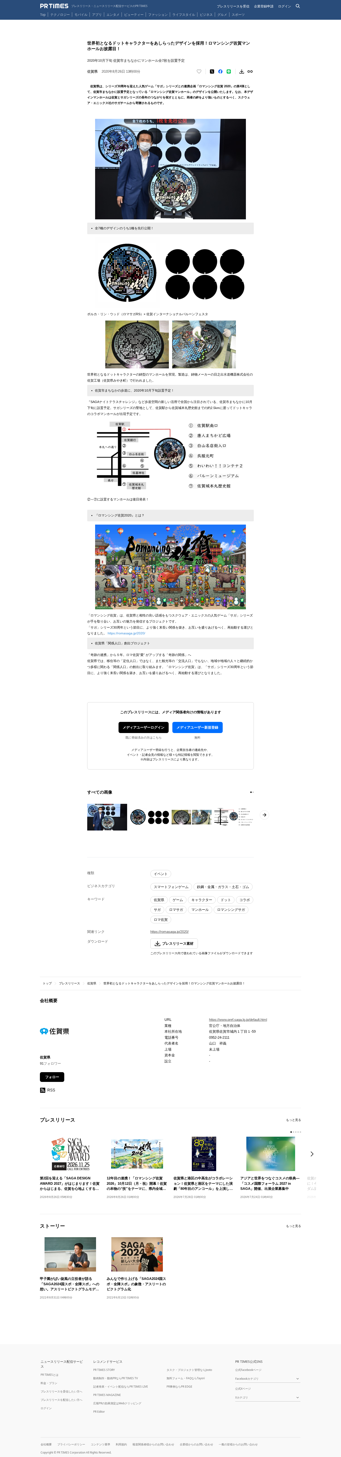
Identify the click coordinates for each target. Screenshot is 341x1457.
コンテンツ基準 (100, 1444)
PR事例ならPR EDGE (179, 1387)
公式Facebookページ (248, 1370)
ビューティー (134, 14)
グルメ (222, 14)
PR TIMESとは (49, 1375)
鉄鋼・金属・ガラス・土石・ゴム (223, 887)
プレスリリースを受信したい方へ (61, 1391)
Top (43, 14)
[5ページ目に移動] (300, 1132)
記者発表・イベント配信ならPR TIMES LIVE (120, 1387)
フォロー (52, 1077)
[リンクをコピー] (250, 71)
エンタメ (112, 14)
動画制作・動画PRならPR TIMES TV (115, 1378)
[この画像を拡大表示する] (107, 817)
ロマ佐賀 (161, 920)
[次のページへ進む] (264, 815)
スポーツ (238, 14)
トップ (47, 983)
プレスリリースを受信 (233, 6)
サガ (157, 910)
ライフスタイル (183, 14)
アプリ (97, 14)
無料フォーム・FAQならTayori (186, 1378)
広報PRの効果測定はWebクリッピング (117, 1403)
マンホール (200, 910)
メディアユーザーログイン (143, 727)
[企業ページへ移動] (54, 1032)
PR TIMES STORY (104, 1370)
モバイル (80, 14)
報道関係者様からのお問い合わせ (153, 1444)
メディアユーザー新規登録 (197, 727)
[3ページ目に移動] (295, 1132)
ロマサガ (176, 910)
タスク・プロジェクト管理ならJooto (189, 1370)
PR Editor (99, 1412)
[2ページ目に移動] (253, 792)
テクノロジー (60, 14)
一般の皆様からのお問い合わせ (238, 1444)
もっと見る (293, 1120)
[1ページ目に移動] (251, 792)
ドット (226, 900)
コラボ (244, 900)
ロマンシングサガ (231, 910)
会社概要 (46, 1444)
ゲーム (178, 900)
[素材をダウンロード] (241, 71)
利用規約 (121, 1444)
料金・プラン (49, 1383)
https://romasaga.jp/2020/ (126, 633)
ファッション (158, 14)
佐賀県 (159, 900)
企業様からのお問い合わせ (196, 1444)
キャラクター (201, 900)
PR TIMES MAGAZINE (107, 1395)
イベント (161, 874)
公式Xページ (243, 1389)
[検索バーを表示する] (298, 6)
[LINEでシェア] (228, 71)
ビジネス (206, 14)
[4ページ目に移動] (298, 1132)
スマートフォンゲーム (171, 887)
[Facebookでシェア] (220, 71)
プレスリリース (69, 983)
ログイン (284, 6)
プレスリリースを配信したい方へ (61, 1400)
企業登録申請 (263, 6)
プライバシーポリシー (71, 1444)
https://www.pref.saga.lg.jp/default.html (238, 1020)
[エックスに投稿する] (212, 71)
